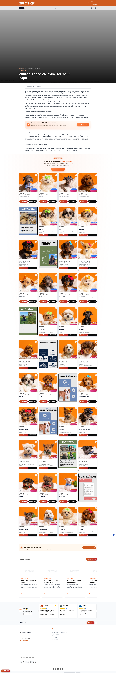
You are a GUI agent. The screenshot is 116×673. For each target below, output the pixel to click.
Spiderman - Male (45, 394)
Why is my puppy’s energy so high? (51, 581)
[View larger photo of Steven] (36, 475)
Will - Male (83, 194)
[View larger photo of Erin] (96, 375)
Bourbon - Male (44, 528)
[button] (39, 611)
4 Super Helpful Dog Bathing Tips (74, 581)
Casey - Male (24, 461)
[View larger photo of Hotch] (56, 275)
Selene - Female (84, 328)
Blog (59, 8)
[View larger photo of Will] (96, 175)
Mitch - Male (83, 461)
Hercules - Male (64, 328)
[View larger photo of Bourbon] (56, 508)
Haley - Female (44, 228)
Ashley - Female (64, 294)
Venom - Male (84, 361)
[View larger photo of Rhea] (56, 308)
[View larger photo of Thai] (36, 508)
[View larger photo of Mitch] (96, 442)
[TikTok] (36, 662)
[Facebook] (21, 662)
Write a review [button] (28, 613)
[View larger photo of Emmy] (36, 241)
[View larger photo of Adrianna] (76, 508)
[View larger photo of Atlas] (76, 342)
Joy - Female (23, 294)
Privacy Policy (55, 639)
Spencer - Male (24, 194)
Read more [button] (62, 616)
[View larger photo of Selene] (96, 308)
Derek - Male (63, 228)
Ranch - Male (63, 494)
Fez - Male (43, 461)
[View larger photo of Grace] (96, 508)
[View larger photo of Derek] (76, 208)
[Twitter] (28, 662)
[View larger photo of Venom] (96, 342)
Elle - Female (83, 228)
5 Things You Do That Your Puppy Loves (97, 581)
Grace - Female (84, 528)
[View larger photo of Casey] (36, 442)
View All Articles (91, 559)
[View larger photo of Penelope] (96, 241)
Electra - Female (24, 361)
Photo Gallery (53, 8)
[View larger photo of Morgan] (76, 241)
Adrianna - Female (65, 528)
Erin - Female (83, 394)
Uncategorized (22, 70)
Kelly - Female (84, 428)
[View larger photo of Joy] (36, 275)
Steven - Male (24, 494)
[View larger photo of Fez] (56, 442)
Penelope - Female (85, 261)
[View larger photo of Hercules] (76, 308)
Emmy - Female (24, 261)
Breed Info (46, 8)
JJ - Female (43, 194)
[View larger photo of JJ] (56, 175)
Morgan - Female (64, 261)
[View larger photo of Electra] (36, 342)
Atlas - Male (63, 361)
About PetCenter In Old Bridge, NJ (59, 632)
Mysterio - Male (24, 394)
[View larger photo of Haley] (56, 208)
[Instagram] (23, 662)
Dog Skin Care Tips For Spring (29, 581)
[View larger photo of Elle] (96, 208)
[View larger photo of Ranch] (76, 475)
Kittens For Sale (38, 8)
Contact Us (54, 637)
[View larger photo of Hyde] (56, 475)
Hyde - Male (43, 494)
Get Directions (24, 640)
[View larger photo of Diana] (76, 175)
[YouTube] (26, 662)
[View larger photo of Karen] (36, 408)
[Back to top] (96, 623)
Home (20, 68)
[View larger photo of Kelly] (96, 408)
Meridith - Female (64, 428)
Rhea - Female (44, 328)
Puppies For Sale (29, 8)
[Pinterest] (31, 662)
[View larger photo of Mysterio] (36, 375)
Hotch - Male (43, 294)
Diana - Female (64, 194)
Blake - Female (84, 294)
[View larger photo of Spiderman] (56, 375)
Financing (54, 635)
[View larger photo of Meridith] (76, 408)
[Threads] (33, 662)
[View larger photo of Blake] (96, 275)
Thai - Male (23, 528)
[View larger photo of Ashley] (76, 275)
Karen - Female (24, 428)
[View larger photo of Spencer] (36, 175)
